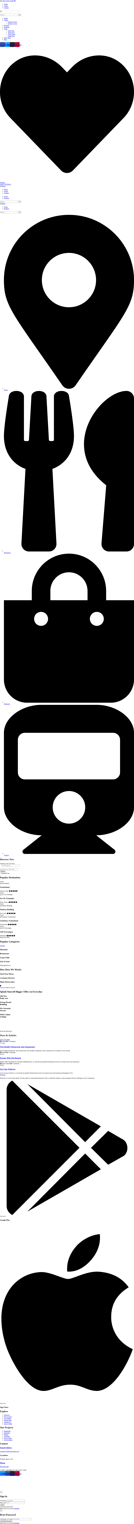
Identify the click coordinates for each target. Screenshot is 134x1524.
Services (6, 25)
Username (3, 1500)
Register (16, 1508)
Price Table (7, 38)
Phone (2, 1463)
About (6, 20)
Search (3, 871)
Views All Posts (5, 1039)
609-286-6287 (4, 1467)
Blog (5, 39)
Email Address (6, 1448)
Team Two (11, 32)
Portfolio (6, 27)
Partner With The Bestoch (10, 1058)
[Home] (2, 186)
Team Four (11, 36)
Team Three (11, 34)
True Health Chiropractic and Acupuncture (17, 1047)
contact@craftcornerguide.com (9, 1451)
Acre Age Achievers (7, 1069)
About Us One (12, 22)
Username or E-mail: (6, 1519)
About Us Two (12, 23)
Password (3, 1503)
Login (6, 196)
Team (5, 29)
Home (6, 18)
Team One (11, 31)
